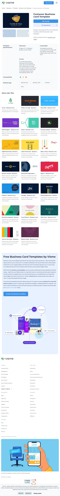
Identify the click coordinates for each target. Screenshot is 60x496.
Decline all (28, 493)
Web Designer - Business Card (10, 129)
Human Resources (34, 374)
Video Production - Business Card (29, 151)
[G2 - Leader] (33, 480)
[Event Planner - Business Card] (30, 210)
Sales (31, 371)
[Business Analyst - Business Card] (10, 167)
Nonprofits (32, 380)
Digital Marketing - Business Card (9, 151)
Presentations (4, 368)
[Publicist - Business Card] (10, 188)
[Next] (22, 20)
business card (24, 82)
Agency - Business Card (47, 173)
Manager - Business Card (28, 195)
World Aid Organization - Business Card (28, 173)
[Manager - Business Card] (30, 188)
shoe (22, 86)
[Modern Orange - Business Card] (30, 101)
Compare (32, 410)
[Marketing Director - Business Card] (49, 188)
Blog (2, 395)
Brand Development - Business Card (10, 217)
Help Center (4, 425)
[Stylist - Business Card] (30, 123)
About (31, 395)
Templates (3, 410)
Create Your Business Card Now (16, 294)
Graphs (3, 386)
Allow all (21, 493)
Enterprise (32, 386)
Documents (4, 380)
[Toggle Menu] (56, 2)
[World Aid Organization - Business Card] (30, 167)
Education (32, 383)
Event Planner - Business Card (29, 217)
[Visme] (8, 3)
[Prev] (9, 20)
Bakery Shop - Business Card (48, 151)
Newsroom (33, 398)
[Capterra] (27, 480)
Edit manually (46, 21)
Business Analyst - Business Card (9, 173)
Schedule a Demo (34, 389)
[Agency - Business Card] (49, 167)
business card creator (11, 287)
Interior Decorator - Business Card (10, 239)
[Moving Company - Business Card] (49, 123)
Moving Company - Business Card (48, 130)
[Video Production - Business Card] (30, 145)
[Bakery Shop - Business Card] (49, 145)
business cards (36, 82)
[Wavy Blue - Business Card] (49, 101)
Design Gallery (5, 413)
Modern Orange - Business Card (28, 108)
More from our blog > (6, 477)
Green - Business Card (8, 107)
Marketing (32, 368)
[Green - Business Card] (10, 101)
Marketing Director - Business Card (49, 195)
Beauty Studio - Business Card (29, 239)
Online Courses (5, 407)
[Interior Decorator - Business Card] (10, 232)
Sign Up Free (49, 2)
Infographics (4, 371)
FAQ (2, 422)
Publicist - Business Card (8, 195)
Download (32, 404)
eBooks (3, 404)
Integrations (4, 416)
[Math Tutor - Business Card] (49, 210)
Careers (32, 401)
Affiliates (32, 416)
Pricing (3, 431)
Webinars (3, 398)
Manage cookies (37, 493)
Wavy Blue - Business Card (48, 107)
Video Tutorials (5, 401)
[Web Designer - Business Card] (10, 123)
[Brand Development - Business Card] (10, 210)
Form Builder (4, 374)
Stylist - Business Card (27, 129)
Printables (3, 377)
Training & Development (36, 377)
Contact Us (4, 428)
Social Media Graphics (6, 383)
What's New (33, 407)
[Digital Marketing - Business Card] (10, 145)
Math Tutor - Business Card (48, 217)
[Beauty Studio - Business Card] (30, 232)
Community (33, 413)
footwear (47, 82)
